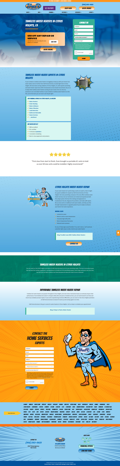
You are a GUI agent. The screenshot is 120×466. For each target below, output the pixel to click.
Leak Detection (33, 110)
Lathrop (68, 412)
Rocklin (106, 417)
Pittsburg (43, 417)
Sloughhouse (53, 419)
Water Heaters (33, 101)
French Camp (67, 409)
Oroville (109, 414)
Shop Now (68, 8)
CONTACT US (74, 244)
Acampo (25, 404)
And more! (94, 422)
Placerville (49, 417)
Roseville (112, 417)
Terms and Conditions (81, 48)
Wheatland (53, 422)
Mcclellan (37, 414)
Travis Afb (101, 419)
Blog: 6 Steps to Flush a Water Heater (60, 310)
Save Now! (53, 42)
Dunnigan (101, 407)
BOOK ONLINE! (48, 50)
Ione (37, 412)
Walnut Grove (31, 422)
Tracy (96, 419)
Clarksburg (34, 407)
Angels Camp (37, 404)
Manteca (108, 412)
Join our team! (86, 451)
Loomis (98, 412)
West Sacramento (46, 422)
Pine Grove (36, 417)
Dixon (95, 407)
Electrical (64, 12)
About (27, 12)
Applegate (55, 404)
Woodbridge (71, 422)
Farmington (55, 409)
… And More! (33, 117)
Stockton (65, 419)
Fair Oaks (48, 409)
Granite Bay (94, 409)
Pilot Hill (30, 417)
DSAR (71, 464)
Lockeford (88, 412)
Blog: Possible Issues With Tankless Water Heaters (71, 235)
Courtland (68, 407)
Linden (78, 412)
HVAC (39, 12)
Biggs (79, 404)
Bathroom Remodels (35, 112)
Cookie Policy (58, 464)
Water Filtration (33, 108)
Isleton (41, 412)
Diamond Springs (80, 407)
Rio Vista (97, 417)
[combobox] (83, 37)
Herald (25, 412)
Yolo (83, 422)
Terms (52, 464)
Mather (32, 414)
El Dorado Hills (108, 407)
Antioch (49, 404)
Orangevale (102, 414)
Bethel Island (73, 404)
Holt (29, 412)
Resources (77, 12)
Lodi (94, 412)
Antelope (44, 404)
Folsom (61, 409)
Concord (58, 407)
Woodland (78, 422)
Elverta (31, 409)
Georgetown (87, 409)
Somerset (59, 419)
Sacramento (30, 419)
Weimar (38, 422)
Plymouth (65, 417)
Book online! (86, 8)
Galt (73, 409)
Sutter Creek (84, 419)
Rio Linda (91, 417)
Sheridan (37, 419)
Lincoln (73, 412)
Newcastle (74, 414)
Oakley (89, 414)
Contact (91, 12)
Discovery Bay (89, 407)
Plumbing (51, 12)
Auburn (61, 404)
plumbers (38, 131)
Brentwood (85, 404)
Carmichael (102, 404)
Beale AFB (66, 404)
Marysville (26, 414)
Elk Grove (26, 409)
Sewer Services (33, 115)
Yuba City (88, 422)
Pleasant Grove (57, 417)
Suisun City (72, 419)
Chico (108, 404)
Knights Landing (54, 412)
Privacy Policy (87, 48)
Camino (96, 404)
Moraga (51, 414)
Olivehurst (95, 414)
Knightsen (62, 412)
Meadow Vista (45, 414)
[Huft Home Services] (33, 6)
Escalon (37, 409)
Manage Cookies (66, 464)
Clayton (41, 407)
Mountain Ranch (67, 414)
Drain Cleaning (33, 104)
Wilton (59, 422)
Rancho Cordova (73, 417)
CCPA (74, 464)
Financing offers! (86, 446)
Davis (73, 407)
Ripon (101, 417)
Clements (47, 407)
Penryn (25, 417)
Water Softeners (33, 106)
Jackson (47, 412)
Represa (80, 417)
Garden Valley (79, 409)
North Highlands (82, 414)
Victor (25, 422)
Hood (33, 412)
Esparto (42, 409)
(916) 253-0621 (87, 5)
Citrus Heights (27, 407)
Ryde (25, 419)
